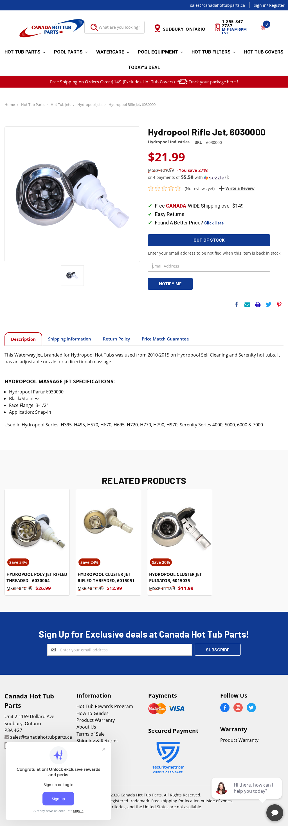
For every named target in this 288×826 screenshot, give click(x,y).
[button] (216, 177)
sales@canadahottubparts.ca (217, 5)
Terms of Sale (90, 734)
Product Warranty (95, 720)
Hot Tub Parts (23, 52)
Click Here (214, 223)
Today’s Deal (144, 67)
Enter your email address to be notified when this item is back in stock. (215, 253)
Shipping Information (69, 339)
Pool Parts (69, 52)
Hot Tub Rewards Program (104, 706)
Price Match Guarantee (165, 339)
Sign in (260, 5)
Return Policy (116, 339)
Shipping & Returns (97, 741)
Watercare (110, 52)
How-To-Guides (92, 713)
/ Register (276, 5)
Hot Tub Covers (264, 52)
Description (23, 339)
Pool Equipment (158, 52)
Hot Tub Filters (212, 52)
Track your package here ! (213, 81)
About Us (86, 727)
